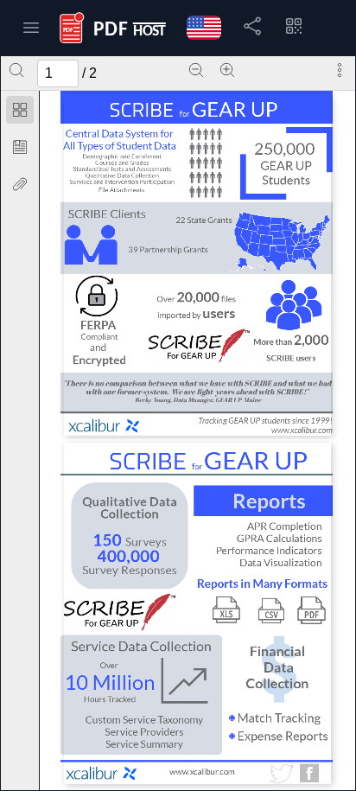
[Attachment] (20, 184)
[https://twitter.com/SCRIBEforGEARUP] (281, 773)
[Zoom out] (196, 70)
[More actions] (339, 70)
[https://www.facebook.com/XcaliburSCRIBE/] (308, 773)
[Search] (16, 70)
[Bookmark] (20, 147)
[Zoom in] (227, 70)
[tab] (19, 112)
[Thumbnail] (20, 110)
